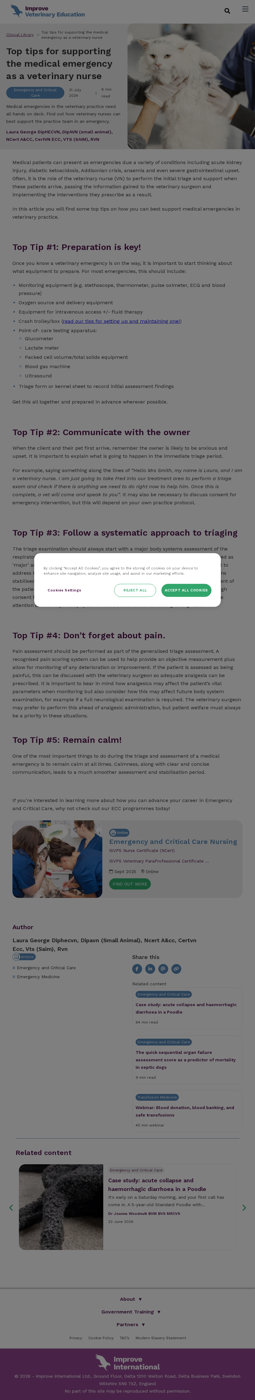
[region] (127, 580)
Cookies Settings (64, 590)
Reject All (135, 590)
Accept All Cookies (186, 590)
